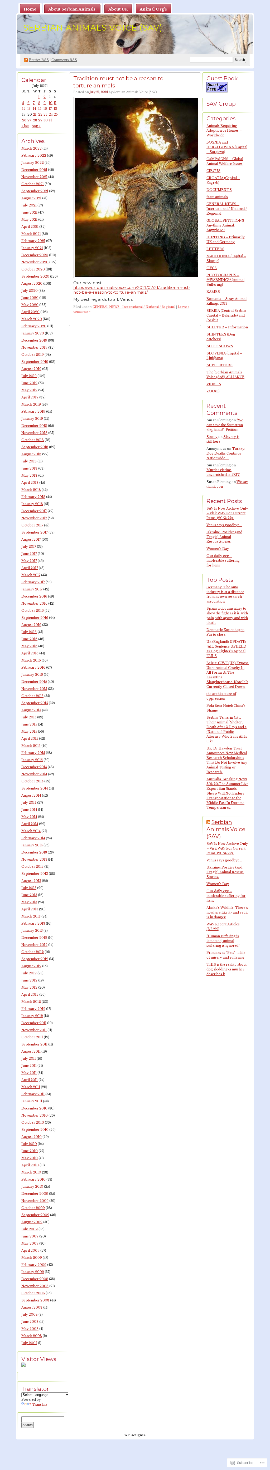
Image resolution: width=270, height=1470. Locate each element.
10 (50, 103)
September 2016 (34, 618)
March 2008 (31, 1336)
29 (40, 120)
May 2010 (29, 1158)
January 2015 (32, 760)
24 (51, 114)
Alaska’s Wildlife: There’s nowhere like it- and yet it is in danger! (227, 912)
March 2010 (31, 1172)
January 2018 (32, 504)
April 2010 (30, 1165)
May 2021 (29, 219)
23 (45, 114)
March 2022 (31, 148)
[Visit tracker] (23, 1366)
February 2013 (33, 923)
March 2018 (31, 490)
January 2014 (32, 845)
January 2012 (32, 1016)
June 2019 (29, 383)
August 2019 (31, 369)
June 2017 (29, 554)
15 (39, 109)
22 (40, 114)
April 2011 (29, 1080)
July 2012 (29, 973)
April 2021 (29, 227)
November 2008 (35, 1286)
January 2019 (32, 419)
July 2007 (29, 1343)
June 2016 (29, 639)
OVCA (211, 268)
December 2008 (34, 1279)
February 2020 (33, 326)
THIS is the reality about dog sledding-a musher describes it (226, 969)
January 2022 (32, 163)
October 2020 (33, 269)
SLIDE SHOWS (219, 346)
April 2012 (29, 995)
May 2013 (29, 902)
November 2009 (35, 1201)
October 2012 (32, 952)
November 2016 (34, 603)
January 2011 (31, 1101)
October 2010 (32, 1122)
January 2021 (32, 248)
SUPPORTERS (219, 365)
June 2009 (29, 1236)
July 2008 (29, 1314)
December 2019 (34, 340)
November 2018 (34, 433)
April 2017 (29, 568)
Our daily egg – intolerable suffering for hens (223, 560)
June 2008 (29, 1322)
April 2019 (29, 397)
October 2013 (32, 867)
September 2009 (35, 1215)
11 (55, 103)
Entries (39, 60)
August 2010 (31, 1137)
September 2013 (34, 874)
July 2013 (28, 888)
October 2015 (32, 696)
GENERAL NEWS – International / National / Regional (226, 208)
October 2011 (32, 1037)
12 (24, 109)
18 (55, 109)
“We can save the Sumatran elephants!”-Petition (224, 425)
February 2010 (33, 1179)
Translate (39, 1405)
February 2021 (33, 241)
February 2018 (33, 497)
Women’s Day (217, 549)
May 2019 (29, 390)
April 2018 (29, 483)
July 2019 (29, 376)
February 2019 (33, 411)
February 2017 (33, 582)
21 (34, 114)
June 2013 (29, 895)
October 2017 (32, 525)
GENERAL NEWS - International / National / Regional (134, 307)
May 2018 (29, 475)
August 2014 (31, 795)
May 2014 (29, 817)
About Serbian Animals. (72, 9)
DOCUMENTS (219, 190)
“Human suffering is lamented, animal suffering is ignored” (223, 941)
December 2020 (34, 255)
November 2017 (34, 518)
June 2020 (29, 298)
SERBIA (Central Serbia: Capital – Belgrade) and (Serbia (226, 315)
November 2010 (34, 1115)
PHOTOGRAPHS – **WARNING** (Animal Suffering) (225, 280)
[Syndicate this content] (208, 822)
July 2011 (28, 1058)
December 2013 (34, 852)
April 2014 (29, 824)
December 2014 (34, 767)
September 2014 (34, 788)
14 (34, 109)
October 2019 (32, 355)
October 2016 (32, 611)
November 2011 (34, 1030)
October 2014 (32, 781)
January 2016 (32, 675)
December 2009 (34, 1194)
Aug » (36, 126)
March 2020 (31, 319)
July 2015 (28, 717)
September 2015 (34, 703)
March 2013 (31, 916)
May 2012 (29, 987)
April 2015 (29, 739)
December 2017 (34, 511)
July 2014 (28, 803)
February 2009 (33, 1265)
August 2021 (31, 198)
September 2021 (34, 191)
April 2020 (30, 312)
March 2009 (31, 1258)
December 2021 (34, 170)
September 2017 (34, 532)
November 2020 (35, 262)
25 (56, 114)
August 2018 (31, 454)
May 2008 (29, 1329)
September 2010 (35, 1130)
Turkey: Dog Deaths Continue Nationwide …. (225, 453)
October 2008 (33, 1293)
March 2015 (31, 746)
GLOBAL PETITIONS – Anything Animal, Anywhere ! (226, 225)
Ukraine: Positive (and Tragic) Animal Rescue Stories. (224, 537)
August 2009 (31, 1222)
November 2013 (34, 859)
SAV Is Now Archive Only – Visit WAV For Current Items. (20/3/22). (227, 513)
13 (29, 109)
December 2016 (34, 596)
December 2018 (34, 426)
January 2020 (32, 333)
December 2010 (34, 1108)
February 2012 (33, 1009)
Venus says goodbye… (224, 525)
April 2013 (29, 909)
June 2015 (29, 724)
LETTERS (215, 249)
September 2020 (35, 276)
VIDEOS (213, 384)
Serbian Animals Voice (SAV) (93, 28)
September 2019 (34, 362)
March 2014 (31, 831)
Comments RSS (64, 60)
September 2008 (35, 1300)
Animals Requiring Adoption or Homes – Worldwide (224, 130)
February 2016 (33, 667)
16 (45, 109)
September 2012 (34, 959)
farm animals (217, 197)
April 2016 (29, 653)
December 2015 (34, 682)
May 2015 (29, 731)
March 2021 (31, 234)
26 (24, 120)
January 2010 (32, 1186)
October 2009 (33, 1208)
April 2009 (30, 1250)
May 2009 (29, 1243)
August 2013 (31, 881)
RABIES (213, 292)
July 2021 (29, 205)
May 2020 (29, 305)
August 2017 (31, 539)
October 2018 (32, 440)
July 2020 (29, 291)
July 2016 (29, 632)
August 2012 (31, 966)
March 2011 (30, 1087)
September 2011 (34, 1044)
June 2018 (29, 468)
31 (50, 120)
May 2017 (29, 561)
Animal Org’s (153, 9)
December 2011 (33, 1023)
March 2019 (31, 404)
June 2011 (29, 1066)
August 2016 (31, 625)
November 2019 (34, 347)
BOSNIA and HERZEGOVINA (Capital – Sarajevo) (226, 147)
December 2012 (34, 938)
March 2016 (31, 660)
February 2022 (33, 155)
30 (46, 120)
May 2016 (29, 646)
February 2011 (33, 1094)
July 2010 (29, 1144)
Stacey (212, 437)
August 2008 (31, 1307)
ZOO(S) (213, 391)
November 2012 (34, 945)
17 (50, 109)
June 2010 (29, 1151)
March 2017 (30, 575)
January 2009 (32, 1272)
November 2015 (34, 689)
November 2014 (34, 774)
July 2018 (29, 461)
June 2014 (29, 810)
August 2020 (31, 283)
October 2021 (32, 184)
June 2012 (29, 980)
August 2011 (31, 1051)
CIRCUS (213, 171)
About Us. (118, 9)
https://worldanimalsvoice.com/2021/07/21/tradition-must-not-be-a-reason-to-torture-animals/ (131, 290)
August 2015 (31, 710)
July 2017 (28, 547)
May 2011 (29, 1073)
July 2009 (29, 1229)
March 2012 (31, 1002)
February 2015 (33, 753)
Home (30, 9)
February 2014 (33, 838)
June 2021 (29, 212)
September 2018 (34, 447)
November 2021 (34, 177)
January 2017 (31, 589)
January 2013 (32, 931)
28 (35, 120)
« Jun (25, 126)
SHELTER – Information (227, 327)
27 (29, 120)
